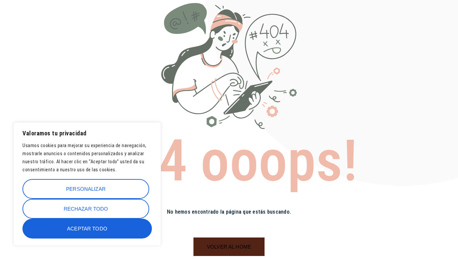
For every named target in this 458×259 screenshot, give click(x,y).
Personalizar (86, 189)
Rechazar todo (86, 209)
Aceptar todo (87, 228)
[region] (87, 184)
